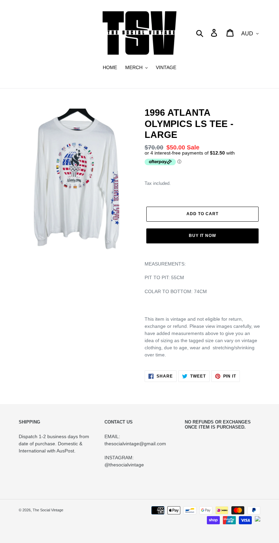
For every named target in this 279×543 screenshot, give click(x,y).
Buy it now (202, 235)
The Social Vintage (48, 510)
